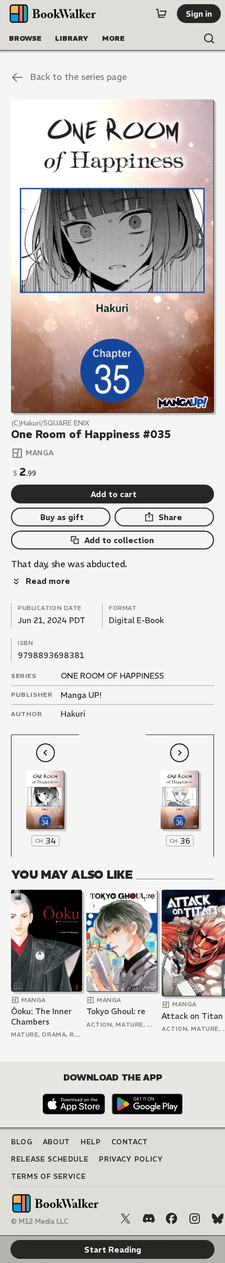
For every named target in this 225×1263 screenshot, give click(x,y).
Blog (21, 1142)
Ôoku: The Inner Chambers (41, 1016)
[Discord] (148, 1218)
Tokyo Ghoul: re (115, 1011)
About (56, 1142)
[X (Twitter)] (125, 1218)
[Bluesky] (217, 1218)
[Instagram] (194, 1218)
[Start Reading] (112, 255)
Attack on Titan (192, 1016)
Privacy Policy (131, 1159)
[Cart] (161, 13)
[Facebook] (171, 1218)
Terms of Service (48, 1176)
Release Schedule (49, 1159)
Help (91, 1142)
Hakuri (73, 714)
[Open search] (209, 38)
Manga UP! (81, 695)
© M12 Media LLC (40, 1221)
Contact (130, 1142)
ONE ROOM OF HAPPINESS (112, 676)
